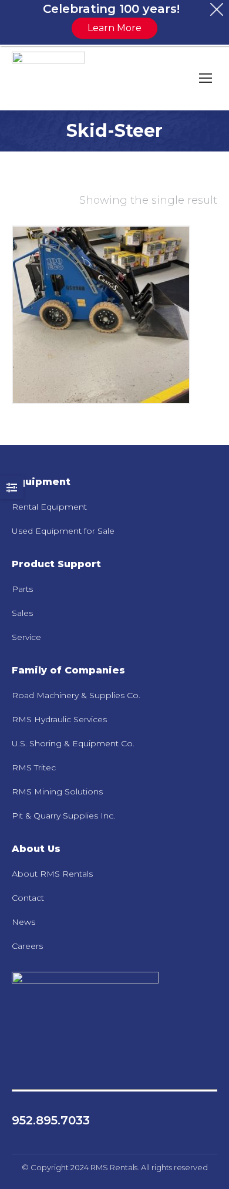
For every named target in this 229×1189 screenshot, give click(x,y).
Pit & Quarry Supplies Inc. (63, 815)
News (23, 922)
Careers (27, 946)
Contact (28, 897)
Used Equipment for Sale (63, 531)
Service (26, 637)
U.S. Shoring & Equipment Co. (73, 743)
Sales (22, 613)
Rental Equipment (49, 506)
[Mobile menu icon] (205, 78)
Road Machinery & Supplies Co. (76, 695)
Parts (22, 589)
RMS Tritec (34, 767)
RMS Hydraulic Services (59, 719)
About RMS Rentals (52, 873)
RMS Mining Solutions (57, 791)
